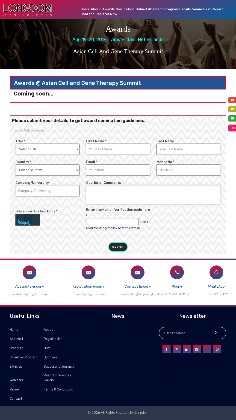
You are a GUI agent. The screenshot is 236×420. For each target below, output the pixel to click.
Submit (118, 246)
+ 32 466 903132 (177, 294)
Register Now (106, 14)
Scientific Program (24, 357)
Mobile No (165, 162)
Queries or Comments (103, 183)
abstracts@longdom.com (29, 294)
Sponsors (51, 357)
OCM (47, 348)
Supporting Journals (59, 367)
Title (20, 141)
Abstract (16, 339)
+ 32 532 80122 (216, 294)
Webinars (16, 380)
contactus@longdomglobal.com (143, 294)
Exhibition (17, 367)
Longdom (141, 412)
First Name (96, 141)
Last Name (165, 141)
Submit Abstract (149, 9)
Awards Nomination (118, 9)
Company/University (32, 183)
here (121, 228)
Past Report (213, 9)
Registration (53, 339)
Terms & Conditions (58, 389)
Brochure (16, 348)
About (96, 9)
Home (84, 9)
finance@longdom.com (89, 294)
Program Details (177, 9)
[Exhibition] (43, 366)
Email (91, 162)
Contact (87, 14)
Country (23, 162)
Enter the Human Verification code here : (118, 212)
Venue (197, 9)
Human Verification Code (36, 211)
